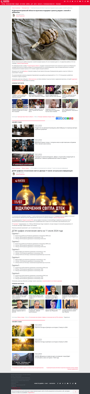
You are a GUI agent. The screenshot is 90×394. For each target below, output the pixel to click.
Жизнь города (25, 168)
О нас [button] (46, 383)
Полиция (40, 116)
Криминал (45, 116)
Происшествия (10, 4)
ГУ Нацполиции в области (33, 65)
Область (40, 4)
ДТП (32, 4)
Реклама (58, 4)
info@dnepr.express (17, 389)
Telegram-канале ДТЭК (27, 220)
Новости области (29, 116)
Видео (17, 4)
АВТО (35, 4)
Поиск (53, 116)
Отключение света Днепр (35, 317)
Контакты (52, 383)
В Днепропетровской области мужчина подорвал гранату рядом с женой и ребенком (62, 368)
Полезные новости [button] (48, 4)
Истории (22, 4)
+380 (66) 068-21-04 (15, 388)
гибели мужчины (32, 79)
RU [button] (65, 1)
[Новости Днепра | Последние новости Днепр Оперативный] (5, 1)
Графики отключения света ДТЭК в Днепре (52, 317)
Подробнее (30, 392)
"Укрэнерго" (16, 224)
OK (75, 391)
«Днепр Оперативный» (22, 63)
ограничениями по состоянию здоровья (52, 281)
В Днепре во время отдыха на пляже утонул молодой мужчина (28, 367)
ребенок (26, 71)
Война (28, 4)
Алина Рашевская (20, 16)
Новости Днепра (16, 8)
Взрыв (49, 116)
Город (3, 4)
